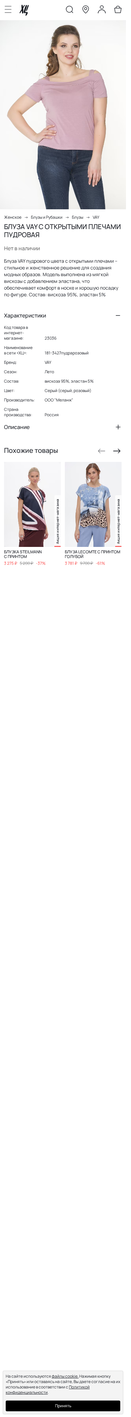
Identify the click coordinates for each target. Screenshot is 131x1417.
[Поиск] (70, 10)
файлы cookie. (65, 1376)
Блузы (77, 217)
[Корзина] (118, 10)
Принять (63, 1406)
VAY (96, 217)
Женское (12, 217)
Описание (17, 427)
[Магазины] (86, 10)
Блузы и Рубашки (46, 217)
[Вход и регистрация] (102, 10)
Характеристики (25, 315)
